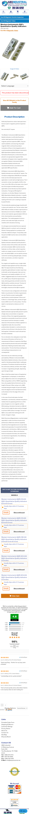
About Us (4, 730)
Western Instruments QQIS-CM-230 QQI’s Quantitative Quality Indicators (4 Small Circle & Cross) (14, 539)
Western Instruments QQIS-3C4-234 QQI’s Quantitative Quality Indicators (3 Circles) (14, 577)
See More (9, 30)
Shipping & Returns (7, 724)
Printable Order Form (7, 722)
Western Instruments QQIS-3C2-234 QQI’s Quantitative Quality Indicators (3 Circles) (14, 558)
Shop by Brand (6, 736)
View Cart (15, 596)
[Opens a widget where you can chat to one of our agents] (23, 811)
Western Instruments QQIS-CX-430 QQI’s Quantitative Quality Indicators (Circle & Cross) (14, 520)
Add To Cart (15, 108)
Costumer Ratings (6, 726)
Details (6, 512)
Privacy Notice (5, 728)
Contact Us (4, 732)
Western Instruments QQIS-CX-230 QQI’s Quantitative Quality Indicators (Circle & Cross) (14, 501)
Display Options (10, 708)
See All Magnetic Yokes (8, 21)
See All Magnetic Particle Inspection (12, 17)
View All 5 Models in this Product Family (14, 101)
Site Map (4, 734)
